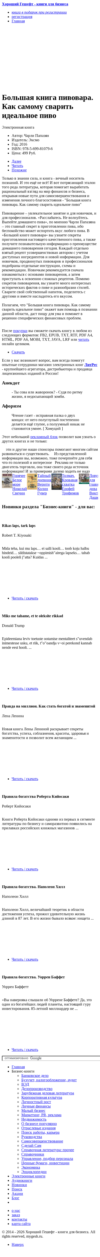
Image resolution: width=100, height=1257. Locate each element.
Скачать (18, 352)
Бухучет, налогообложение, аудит (49, 1080)
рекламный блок (44, 437)
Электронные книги (28, 1176)
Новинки (19, 1185)
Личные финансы (36, 1106)
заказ (16, 1215)
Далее (16, 161)
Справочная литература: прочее (47, 1150)
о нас (16, 1210)
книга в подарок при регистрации (39, 12)
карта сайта (21, 1224)
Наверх (18, 1244)
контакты (19, 1219)
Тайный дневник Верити (44, 480)
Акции (17, 1193)
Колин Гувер (42, 491)
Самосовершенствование (42, 1141)
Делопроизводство (36, 1089)
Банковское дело (35, 1076)
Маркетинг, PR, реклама (41, 1115)
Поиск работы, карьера (40, 1132)
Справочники (32, 1154)
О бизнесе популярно (39, 1124)
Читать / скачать (25, 598)
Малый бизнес (33, 1110)
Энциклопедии (34, 1172)
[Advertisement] (35, 57)
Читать (17, 166)
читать (83, 339)
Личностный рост (36, 1102)
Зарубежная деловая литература (47, 1093)
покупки (20, 331)
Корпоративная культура (41, 1097)
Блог (15, 1198)
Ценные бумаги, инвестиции (45, 1163)
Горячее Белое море (18, 480)
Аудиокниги (22, 1180)
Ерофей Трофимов (70, 491)
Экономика (30, 1167)
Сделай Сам (31, 1145)
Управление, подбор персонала (47, 1159)
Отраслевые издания (38, 1128)
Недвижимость (33, 1119)
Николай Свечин (19, 491)
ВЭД (25, 1084)
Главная (18, 1067)
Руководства (31, 1137)
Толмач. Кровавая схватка (69, 480)
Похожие (19, 170)
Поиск (17, 1189)
